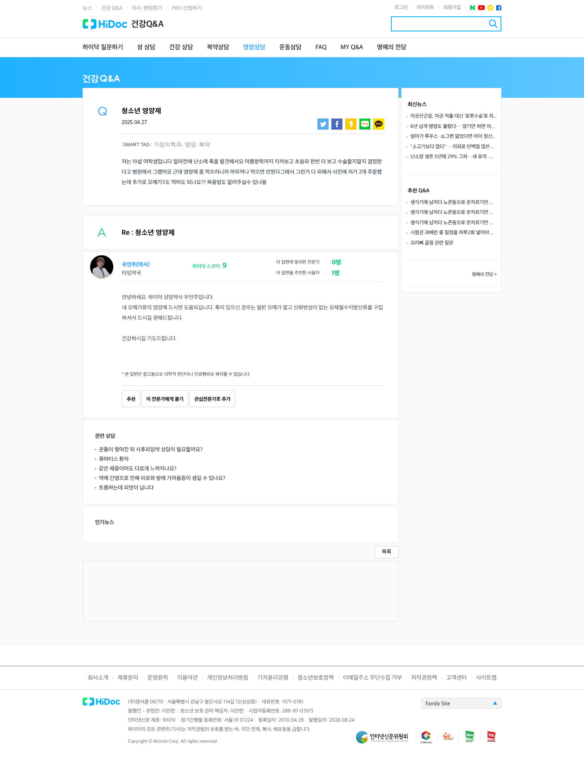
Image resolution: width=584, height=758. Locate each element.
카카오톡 (378, 124)
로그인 (401, 7)
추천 (131, 399)
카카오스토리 (350, 124)
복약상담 (218, 47)
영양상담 (254, 47)
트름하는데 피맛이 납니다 (126, 487)
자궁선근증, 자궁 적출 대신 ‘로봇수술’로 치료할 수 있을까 (453, 116)
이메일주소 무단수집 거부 (372, 678)
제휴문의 (128, 678)
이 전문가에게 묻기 (165, 399)
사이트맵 (486, 678)
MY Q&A (351, 47)
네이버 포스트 (472, 8)
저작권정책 (424, 678)
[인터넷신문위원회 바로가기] (385, 741)
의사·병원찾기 (146, 8)
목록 (386, 551)
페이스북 (498, 8)
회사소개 (98, 678)
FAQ (321, 47)
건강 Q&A (111, 8)
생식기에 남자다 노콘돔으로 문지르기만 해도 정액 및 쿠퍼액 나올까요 (453, 202)
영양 (190, 144)
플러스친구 (490, 8)
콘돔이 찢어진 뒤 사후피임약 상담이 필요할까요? (151, 449)
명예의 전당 (391, 47)
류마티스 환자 (114, 459)
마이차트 (425, 7)
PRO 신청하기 (187, 8)
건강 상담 (181, 47)
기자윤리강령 (272, 678)
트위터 (323, 124)
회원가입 (452, 7)
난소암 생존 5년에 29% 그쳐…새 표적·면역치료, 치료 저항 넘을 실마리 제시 (453, 157)
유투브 (481, 8)
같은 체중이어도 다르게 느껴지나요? (137, 468)
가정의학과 (168, 144)
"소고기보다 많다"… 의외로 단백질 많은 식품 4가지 (453, 147)
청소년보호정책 (316, 678)
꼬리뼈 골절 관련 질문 (431, 243)
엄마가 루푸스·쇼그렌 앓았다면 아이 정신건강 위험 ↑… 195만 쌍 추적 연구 (453, 136)
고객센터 (456, 678)
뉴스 (87, 8)
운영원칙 (157, 678)
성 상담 (146, 47)
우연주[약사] (136, 264)
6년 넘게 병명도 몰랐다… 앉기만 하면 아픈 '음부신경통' (453, 126)
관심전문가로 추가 (212, 399)
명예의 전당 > (484, 275)
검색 (493, 23)
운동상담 (290, 47)
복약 (204, 144)
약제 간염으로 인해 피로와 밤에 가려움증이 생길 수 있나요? (162, 478)
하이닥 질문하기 (103, 47)
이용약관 (187, 678)
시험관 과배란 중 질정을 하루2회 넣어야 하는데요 (453, 232)
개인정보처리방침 (227, 678)
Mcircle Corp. (166, 741)
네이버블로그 (364, 124)
